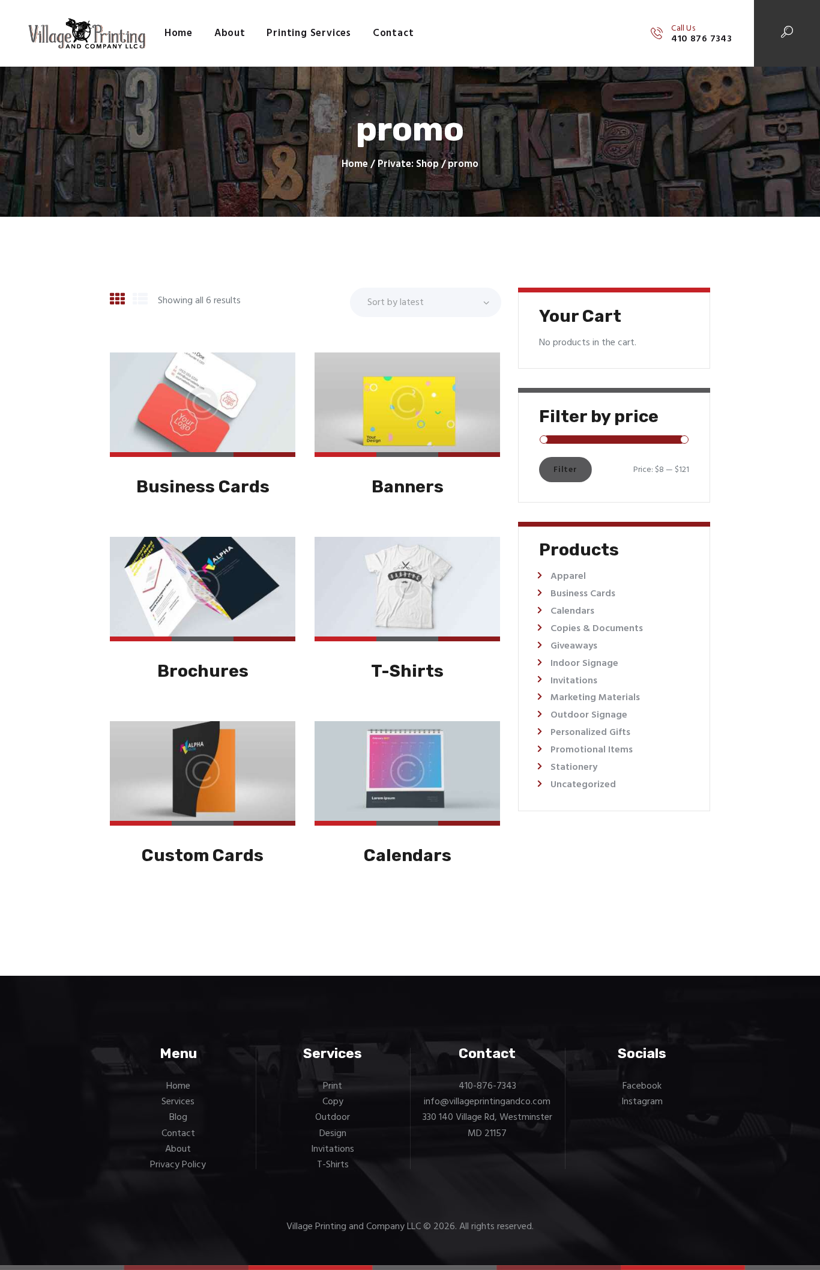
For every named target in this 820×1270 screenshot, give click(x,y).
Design (332, 1133)
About (178, 1149)
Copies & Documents (596, 629)
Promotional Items (591, 750)
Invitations (573, 681)
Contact (178, 1133)
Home (355, 164)
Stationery (573, 767)
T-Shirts (407, 671)
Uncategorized (583, 785)
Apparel (568, 576)
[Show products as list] (140, 301)
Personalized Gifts (590, 732)
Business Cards (203, 487)
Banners (408, 487)
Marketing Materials (595, 698)
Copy (332, 1102)
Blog (178, 1117)
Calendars (407, 855)
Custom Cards (203, 855)
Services (177, 1102)
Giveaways (573, 646)
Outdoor (332, 1117)
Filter (565, 470)
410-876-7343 (487, 1086)
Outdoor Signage (588, 715)
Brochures (203, 671)
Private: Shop (408, 164)
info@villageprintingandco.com (487, 1102)
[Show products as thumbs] (117, 301)
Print (332, 1086)
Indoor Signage (584, 663)
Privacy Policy (178, 1165)
